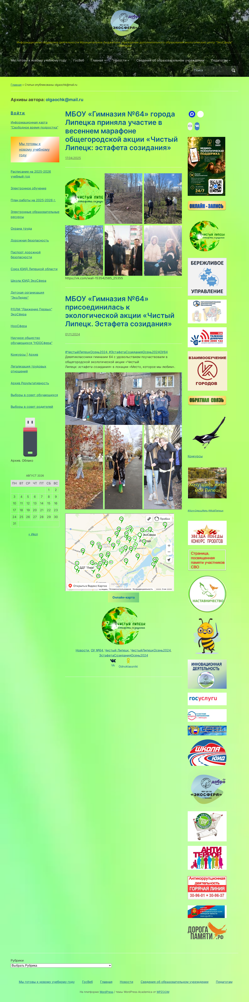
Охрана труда (21, 228)
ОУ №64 (97, 650)
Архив (33, 354)
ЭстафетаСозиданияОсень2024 (123, 655)
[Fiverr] (200, 114)
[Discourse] (192, 114)
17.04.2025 (73, 158)
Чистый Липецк (117, 650)
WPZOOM (163, 991)
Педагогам (219, 60)
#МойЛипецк (215, 510)
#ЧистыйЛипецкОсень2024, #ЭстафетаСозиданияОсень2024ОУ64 (116, 352)
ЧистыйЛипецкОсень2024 (151, 650)
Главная (97, 60)
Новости (119, 60)
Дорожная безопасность (30, 240)
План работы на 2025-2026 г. (33, 200)
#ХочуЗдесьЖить (198, 510)
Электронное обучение (28, 188)
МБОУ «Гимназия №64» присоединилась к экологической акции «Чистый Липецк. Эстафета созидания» (119, 311)
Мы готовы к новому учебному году (39, 60)
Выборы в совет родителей (32, 407)
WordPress (106, 991)
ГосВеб (78, 60)
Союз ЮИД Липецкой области (34, 269)
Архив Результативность (30, 383)
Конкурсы (19, 354)
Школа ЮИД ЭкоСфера (28, 281)
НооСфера (19, 326)
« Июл (33, 534)
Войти (18, 113)
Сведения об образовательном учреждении (170, 60)
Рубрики (17, 960)
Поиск (233, 70)
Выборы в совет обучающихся (34, 395)
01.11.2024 (72, 334)
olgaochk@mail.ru (64, 99)
